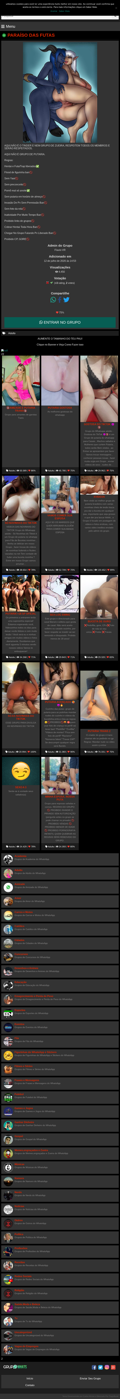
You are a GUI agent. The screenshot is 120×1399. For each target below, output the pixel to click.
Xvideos (99, 496)
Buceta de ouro (99, 621)
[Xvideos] (99, 485)
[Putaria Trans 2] (99, 695)
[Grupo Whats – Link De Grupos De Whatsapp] (15, 1366)
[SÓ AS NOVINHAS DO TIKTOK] (21, 688)
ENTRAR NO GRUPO (62, 322)
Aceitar (53, 11)
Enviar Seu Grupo (90, 1378)
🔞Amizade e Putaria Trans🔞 (20, 409)
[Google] (113, 1367)
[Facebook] (60, 299)
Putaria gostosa (60, 407)
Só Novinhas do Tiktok (21, 522)
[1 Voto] (47, 282)
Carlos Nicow (88, 1396)
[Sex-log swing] (60, 594)
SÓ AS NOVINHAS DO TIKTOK (21, 717)
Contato (29, 1385)
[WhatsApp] (53, 299)
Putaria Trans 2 (99, 731)
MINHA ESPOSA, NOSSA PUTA (60, 798)
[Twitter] (66, 299)
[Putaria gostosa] (60, 381)
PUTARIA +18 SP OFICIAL (20, 613)
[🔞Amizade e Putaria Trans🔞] (21, 381)
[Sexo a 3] (21, 771)
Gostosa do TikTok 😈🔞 (99, 426)
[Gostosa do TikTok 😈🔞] (99, 389)
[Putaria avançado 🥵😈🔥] (60, 681)
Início (30, 1378)
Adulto (11, 333)
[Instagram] (107, 1367)
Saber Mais (64, 11)
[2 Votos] (51, 282)
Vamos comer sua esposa (59, 517)
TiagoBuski (113, 1396)
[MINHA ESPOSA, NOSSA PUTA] (60, 775)
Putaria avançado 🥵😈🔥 (60, 703)
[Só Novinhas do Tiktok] (21, 498)
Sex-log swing (60, 614)
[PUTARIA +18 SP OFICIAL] (21, 593)
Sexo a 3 (20, 787)
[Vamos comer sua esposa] (60, 494)
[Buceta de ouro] (99, 597)
